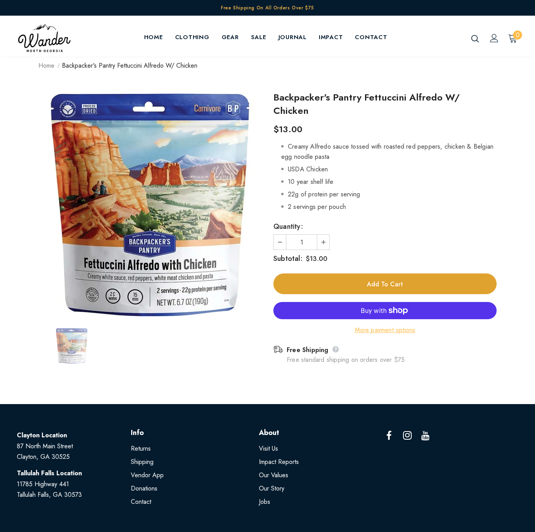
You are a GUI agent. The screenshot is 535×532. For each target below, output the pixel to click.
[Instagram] (407, 436)
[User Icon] (494, 38)
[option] (150, 204)
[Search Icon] (475, 38)
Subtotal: (288, 258)
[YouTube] (426, 436)
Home (46, 65)
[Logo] (44, 38)
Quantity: (288, 226)
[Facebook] (389, 436)
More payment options (385, 329)
